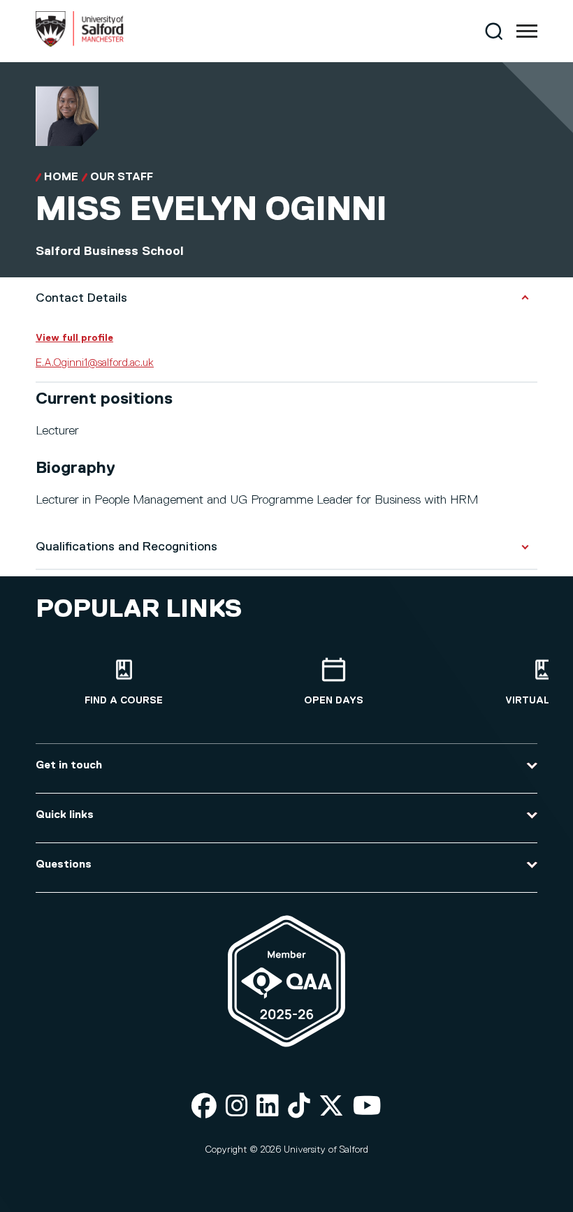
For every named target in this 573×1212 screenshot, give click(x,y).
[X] (331, 1106)
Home (61, 177)
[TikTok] (299, 1106)
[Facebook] (204, 1106)
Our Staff (121, 177)
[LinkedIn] (267, 1106)
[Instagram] (237, 1106)
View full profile (74, 338)
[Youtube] (367, 1106)
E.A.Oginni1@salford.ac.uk (95, 363)
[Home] (80, 44)
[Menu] (526, 31)
